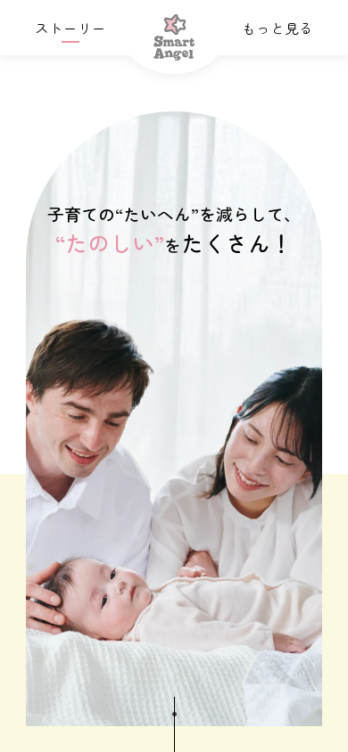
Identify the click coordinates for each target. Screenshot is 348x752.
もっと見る (277, 27)
